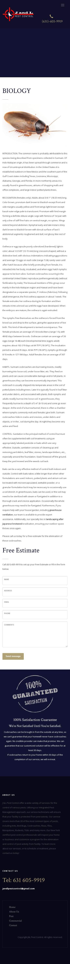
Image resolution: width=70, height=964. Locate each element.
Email (6, 602)
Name (6, 579)
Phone (7, 613)
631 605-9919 (29, 880)
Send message (13, 656)
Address (8, 590)
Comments (9, 625)
